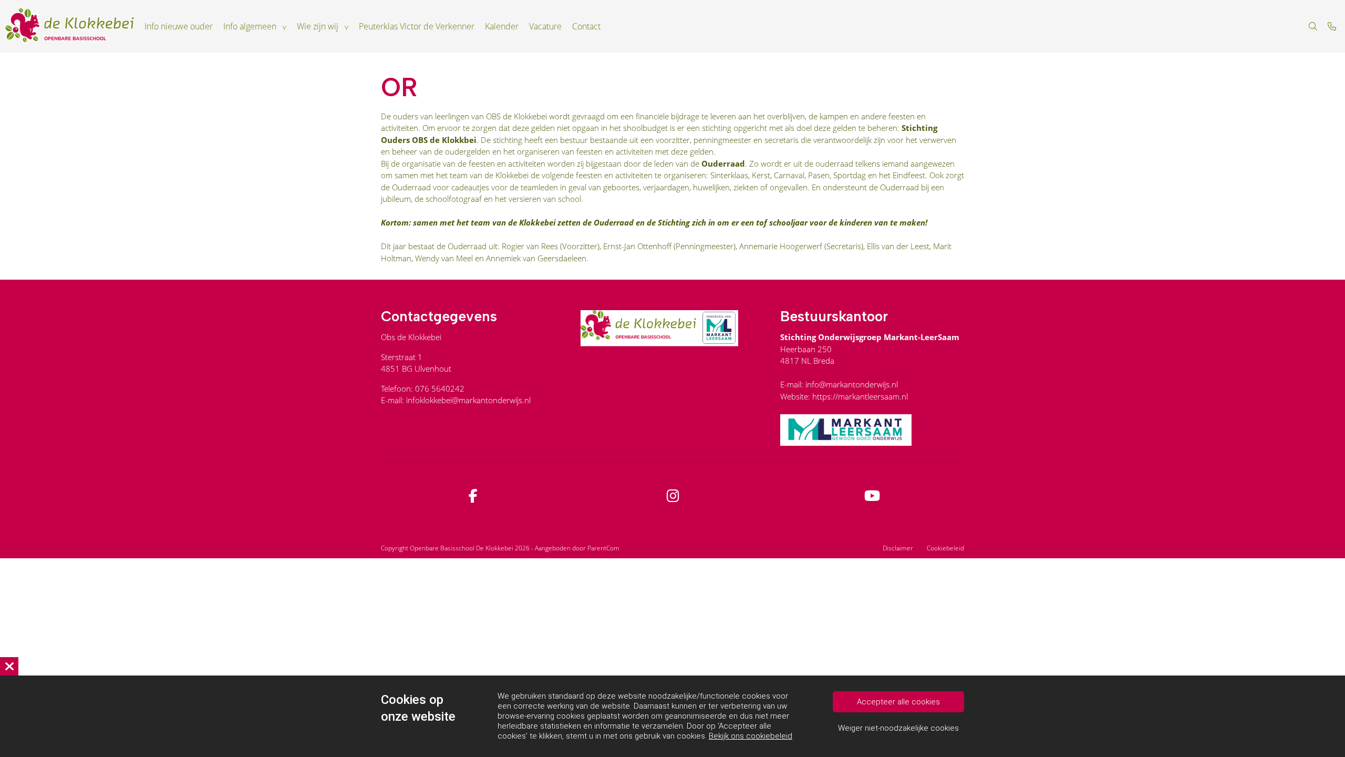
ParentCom (603, 548)
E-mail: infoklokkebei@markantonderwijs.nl (456, 400)
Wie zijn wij (317, 26)
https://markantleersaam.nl (860, 396)
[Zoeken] (1312, 26)
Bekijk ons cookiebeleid (750, 736)
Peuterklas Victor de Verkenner (416, 26)
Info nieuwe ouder (178, 26)
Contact (586, 26)
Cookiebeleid (945, 548)
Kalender (502, 26)
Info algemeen (249, 26)
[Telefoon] (1331, 26)
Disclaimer (898, 548)
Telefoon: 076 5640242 (422, 388)
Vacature (545, 26)
